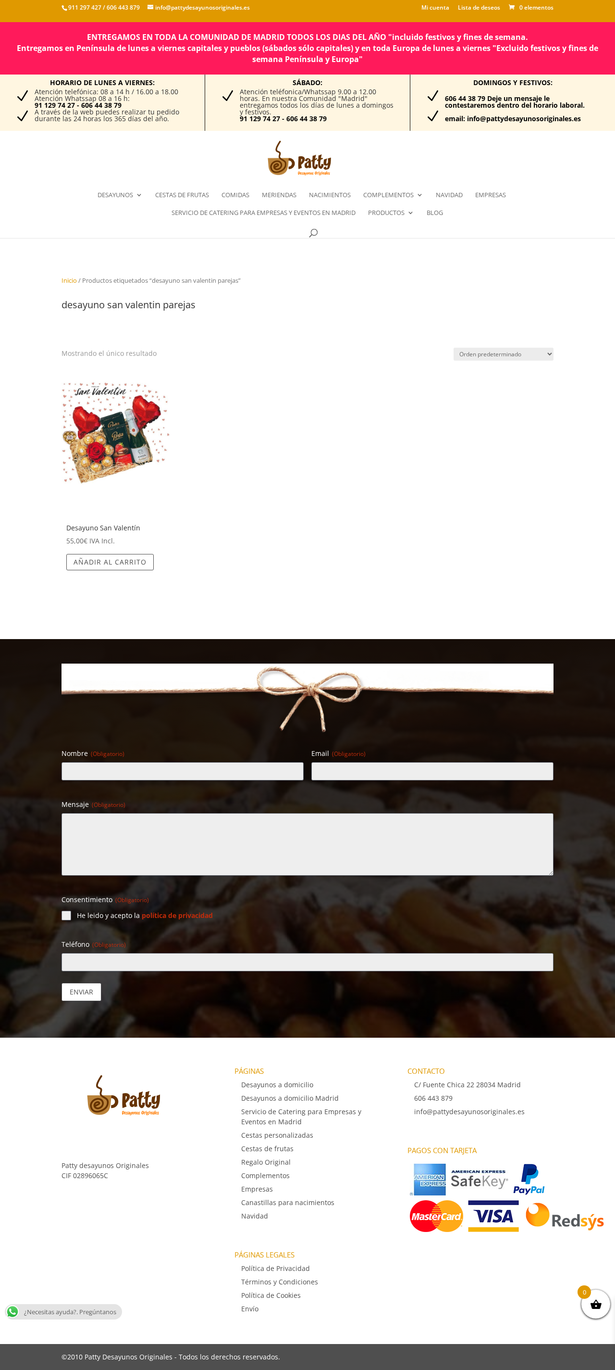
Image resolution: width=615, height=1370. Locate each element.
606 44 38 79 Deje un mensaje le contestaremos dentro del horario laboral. (515, 102)
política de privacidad (177, 915)
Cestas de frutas (182, 195)
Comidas (235, 195)
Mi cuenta (435, 8)
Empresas (490, 195)
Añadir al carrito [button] (110, 561)
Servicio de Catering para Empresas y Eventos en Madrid (264, 213)
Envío (249, 1308)
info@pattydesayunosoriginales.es (469, 1111)
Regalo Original (266, 1162)
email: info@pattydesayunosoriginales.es (513, 118)
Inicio (69, 280)
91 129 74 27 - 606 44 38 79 (78, 105)
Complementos (388, 195)
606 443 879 (122, 7)
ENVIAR (81, 991)
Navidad (449, 195)
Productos (386, 213)
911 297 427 (84, 7)
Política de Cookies (271, 1295)
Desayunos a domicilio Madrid (290, 1098)
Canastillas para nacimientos (287, 1202)
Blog (435, 213)
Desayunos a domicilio (277, 1084)
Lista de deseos (479, 8)
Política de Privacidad (275, 1268)
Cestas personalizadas (277, 1135)
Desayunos (115, 195)
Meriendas (279, 195)
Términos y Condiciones (279, 1281)
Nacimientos (330, 195)
